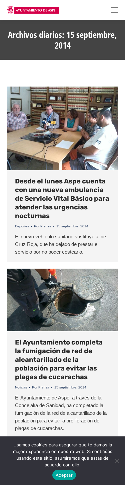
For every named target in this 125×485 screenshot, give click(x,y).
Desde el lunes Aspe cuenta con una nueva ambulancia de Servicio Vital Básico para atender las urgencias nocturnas (62, 198)
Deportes (22, 226)
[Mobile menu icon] (114, 10)
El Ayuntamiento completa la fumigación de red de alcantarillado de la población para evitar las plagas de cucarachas (59, 359)
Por (42, 226)
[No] (116, 460)
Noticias (21, 387)
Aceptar (64, 475)
